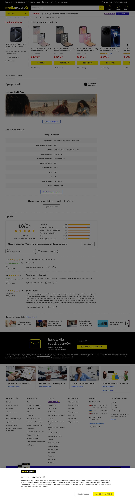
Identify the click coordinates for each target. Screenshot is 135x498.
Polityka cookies (25, 489)
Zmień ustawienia (83, 494)
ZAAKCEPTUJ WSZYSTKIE (104, 494)
